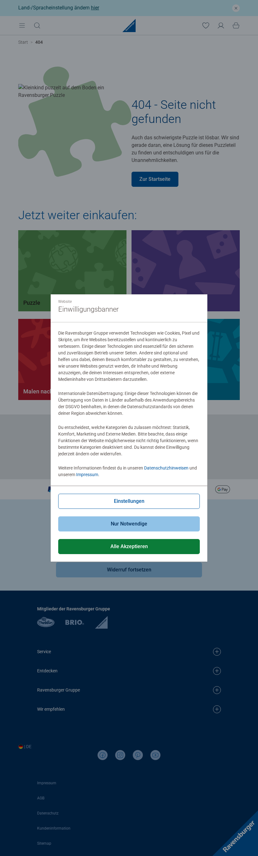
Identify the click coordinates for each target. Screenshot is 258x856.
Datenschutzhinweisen (166, 467)
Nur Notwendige (129, 524)
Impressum (87, 474)
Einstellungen (129, 501)
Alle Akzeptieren (129, 546)
